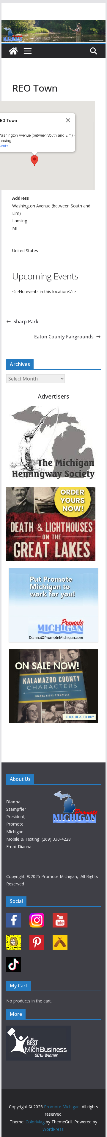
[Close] (68, 120)
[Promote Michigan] (53, 24)
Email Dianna (19, 846)
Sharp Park (25, 321)
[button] (34, 160)
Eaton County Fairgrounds (64, 336)
